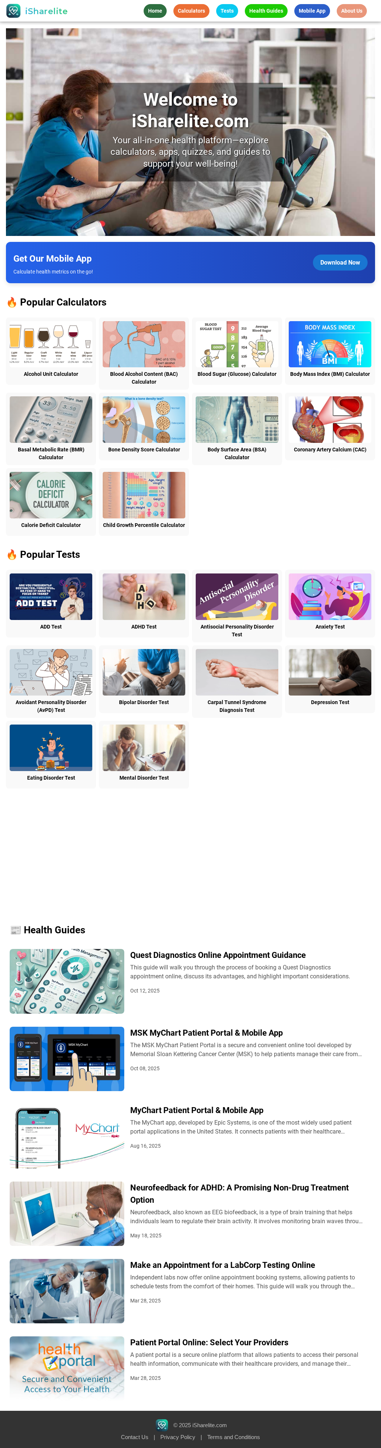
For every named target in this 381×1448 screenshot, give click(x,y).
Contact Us (134, 1437)
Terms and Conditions (233, 1437)
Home (155, 11)
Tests (227, 11)
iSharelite (46, 11)
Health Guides (266, 11)
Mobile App (312, 11)
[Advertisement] (191, 848)
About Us (351, 11)
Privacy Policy (177, 1437)
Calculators (191, 11)
